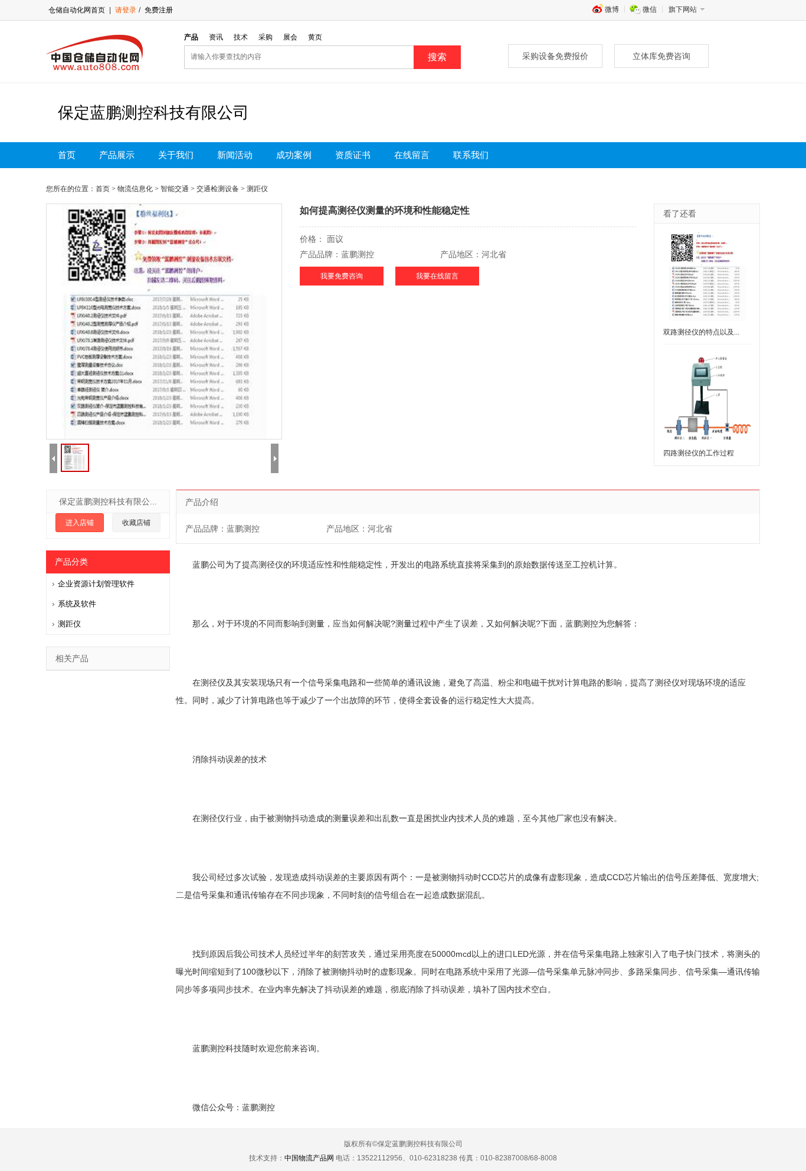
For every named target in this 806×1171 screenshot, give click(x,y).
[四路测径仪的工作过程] (707, 397)
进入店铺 (79, 523)
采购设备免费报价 (555, 56)
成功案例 (294, 155)
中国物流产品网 (309, 1158)
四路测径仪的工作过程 (698, 453)
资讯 (216, 37)
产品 (191, 37)
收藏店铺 (136, 523)
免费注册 (158, 10)
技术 (241, 37)
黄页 (315, 37)
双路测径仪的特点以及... (701, 332)
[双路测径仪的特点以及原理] (707, 276)
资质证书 (353, 155)
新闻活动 (235, 155)
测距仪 (69, 623)
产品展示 (117, 155)
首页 (67, 155)
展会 (290, 37)
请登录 (125, 10)
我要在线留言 (437, 276)
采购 (265, 37)
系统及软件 (77, 603)
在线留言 (412, 155)
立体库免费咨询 (661, 56)
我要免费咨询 (341, 276)
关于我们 (176, 155)
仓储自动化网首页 (76, 10)
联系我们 (471, 155)
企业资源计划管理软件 (96, 583)
